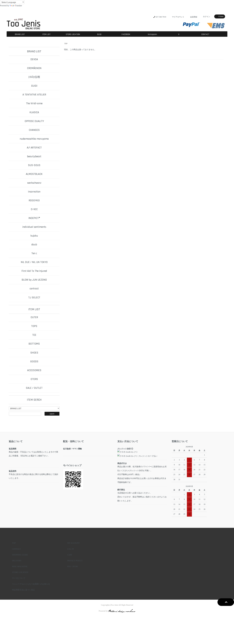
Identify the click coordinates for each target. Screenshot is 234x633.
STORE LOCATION (73, 34)
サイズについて (18, 578)
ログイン (206, 17)
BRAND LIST (20, 34)
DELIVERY (17, 561)
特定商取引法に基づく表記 (23, 590)
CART (69, 555)
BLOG (99, 34)
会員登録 (193, 17)
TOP (65, 44)
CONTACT (205, 34)
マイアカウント (178, 17)
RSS (69, 566)
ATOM (75, 566)
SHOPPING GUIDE (20, 555)
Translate (18, 5)
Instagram (152, 34)
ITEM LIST (46, 34)
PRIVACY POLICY (75, 561)
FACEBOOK (126, 34)
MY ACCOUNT (73, 543)
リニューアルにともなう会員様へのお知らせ (31, 584)
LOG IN (70, 549)
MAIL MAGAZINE (19, 566)
